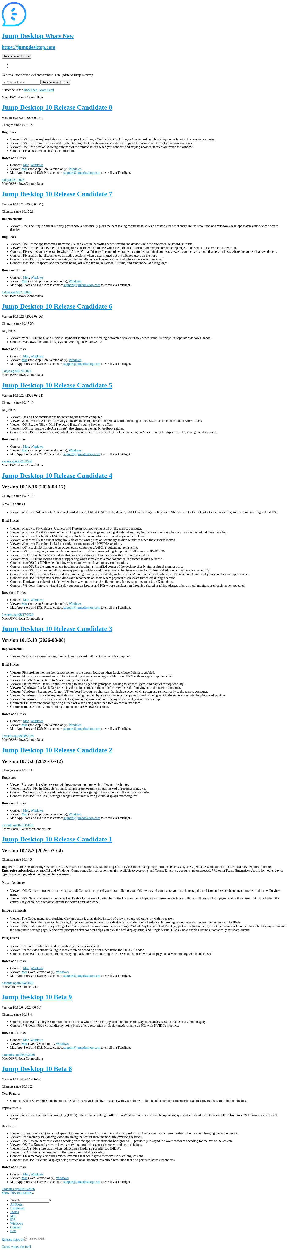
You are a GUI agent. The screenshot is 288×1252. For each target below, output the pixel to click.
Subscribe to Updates (16, 56)
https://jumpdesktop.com (28, 47)
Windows (37, 165)
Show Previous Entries (17, 1193)
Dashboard (17, 1208)
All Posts (16, 1204)
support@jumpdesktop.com (81, 172)
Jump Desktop (38, 35)
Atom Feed (46, 90)
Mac (26, 165)
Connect (15, 1227)
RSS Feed (30, 90)
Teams (14, 1212)
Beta (13, 1231)
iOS (12, 1219)
